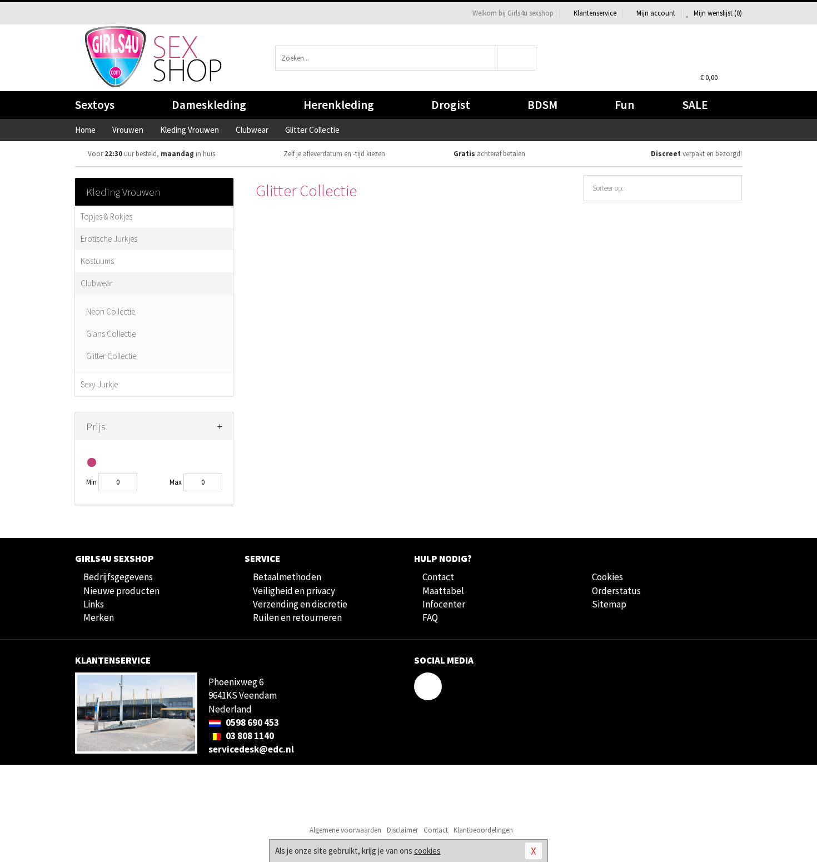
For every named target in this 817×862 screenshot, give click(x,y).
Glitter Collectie (111, 356)
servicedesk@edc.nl (251, 749)
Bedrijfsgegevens (118, 577)
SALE (695, 104)
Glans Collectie (111, 333)
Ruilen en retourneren (297, 617)
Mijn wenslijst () (717, 13)
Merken (98, 617)
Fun (624, 104)
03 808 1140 (249, 736)
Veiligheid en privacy (294, 591)
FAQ (430, 617)
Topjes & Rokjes (106, 216)
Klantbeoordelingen (483, 830)
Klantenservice (595, 13)
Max (176, 482)
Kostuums (97, 261)
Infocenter (443, 604)
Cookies (607, 577)
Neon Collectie (110, 311)
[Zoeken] (517, 58)
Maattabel (443, 591)
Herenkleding (338, 104)
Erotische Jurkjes (109, 238)
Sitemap (609, 604)
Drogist (450, 104)
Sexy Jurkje (99, 384)
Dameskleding (209, 104)
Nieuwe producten (121, 591)
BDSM (542, 104)
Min (91, 482)
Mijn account (655, 13)
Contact (438, 577)
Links (93, 604)
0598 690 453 (251, 722)
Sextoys (94, 104)
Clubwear (97, 283)
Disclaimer (402, 830)
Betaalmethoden (287, 577)
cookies (427, 850)
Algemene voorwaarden (345, 830)
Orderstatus (616, 591)
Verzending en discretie (300, 604)
